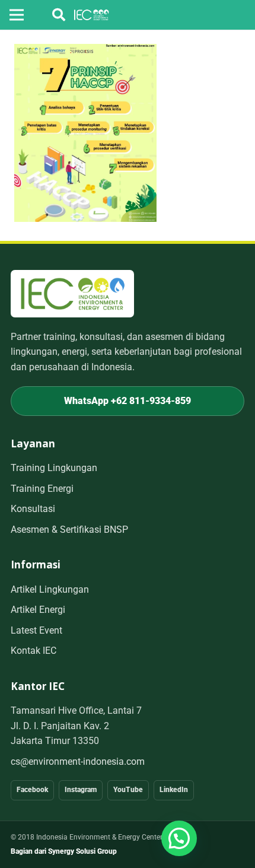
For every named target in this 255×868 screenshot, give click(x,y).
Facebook (32, 790)
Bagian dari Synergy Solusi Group (64, 851)
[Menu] (16, 15)
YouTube (128, 790)
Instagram (81, 790)
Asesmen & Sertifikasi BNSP (69, 529)
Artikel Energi (38, 609)
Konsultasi (33, 508)
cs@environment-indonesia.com (78, 761)
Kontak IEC (33, 650)
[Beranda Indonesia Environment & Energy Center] (72, 293)
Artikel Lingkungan (50, 589)
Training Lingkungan (54, 467)
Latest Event (36, 630)
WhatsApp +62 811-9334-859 (127, 400)
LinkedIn (174, 790)
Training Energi (42, 488)
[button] (58, 15)
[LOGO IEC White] (92, 15)
